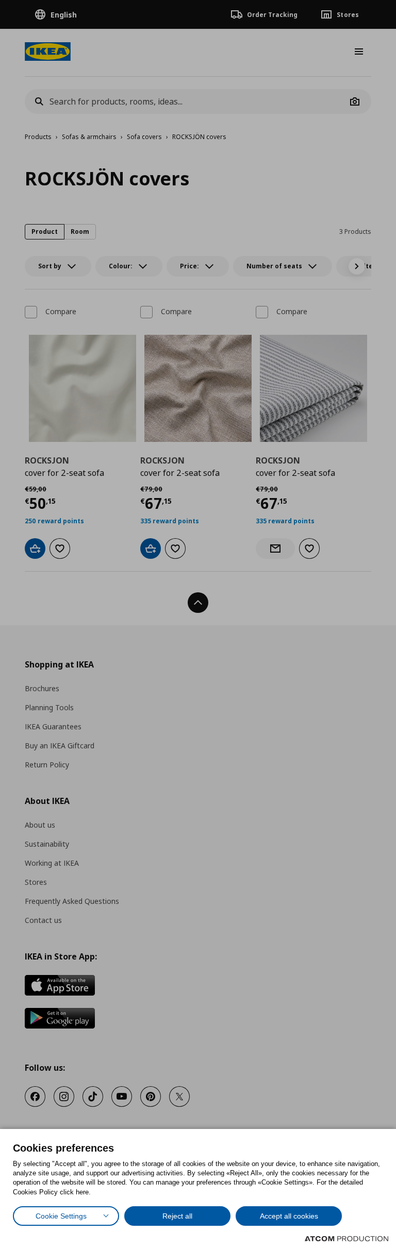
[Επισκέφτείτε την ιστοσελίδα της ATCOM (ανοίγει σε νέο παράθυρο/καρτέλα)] (346, 1238)
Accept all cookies (289, 1216)
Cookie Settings (61, 1216)
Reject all (177, 1216)
